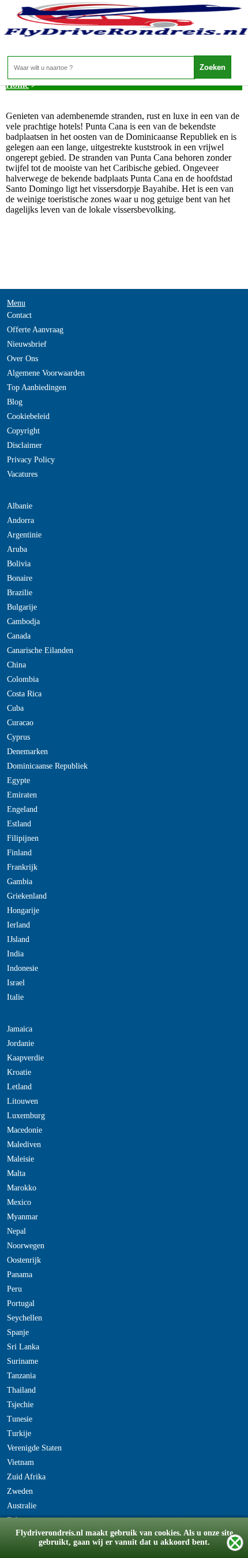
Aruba (17, 549)
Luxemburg (26, 1115)
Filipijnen (23, 838)
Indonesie (22, 968)
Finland (19, 852)
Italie (15, 997)
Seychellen (24, 1318)
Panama (19, 1274)
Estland (19, 823)
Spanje (18, 1332)
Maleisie (20, 1159)
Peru (14, 1289)
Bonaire (19, 578)
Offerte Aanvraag (35, 329)
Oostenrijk (24, 1260)
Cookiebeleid (28, 416)
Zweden (20, 1491)
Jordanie (20, 1043)
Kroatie (19, 1072)
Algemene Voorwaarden (46, 373)
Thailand (21, 1390)
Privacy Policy (31, 459)
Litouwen (22, 1101)
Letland (19, 1086)
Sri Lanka (23, 1346)
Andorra (20, 520)
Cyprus (18, 737)
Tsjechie (20, 1404)
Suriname (22, 1361)
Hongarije (23, 910)
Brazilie (19, 592)
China (16, 665)
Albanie (19, 506)
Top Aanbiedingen (36, 387)
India (15, 953)
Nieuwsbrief (27, 344)
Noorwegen (25, 1245)
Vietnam (20, 1462)
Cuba (15, 708)
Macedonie (24, 1130)
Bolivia (19, 563)
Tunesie (19, 1419)
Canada (19, 636)
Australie (21, 1505)
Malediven (24, 1144)
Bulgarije (22, 607)
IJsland (18, 939)
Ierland (18, 925)
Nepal (16, 1231)
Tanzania (21, 1375)
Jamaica (19, 1029)
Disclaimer (24, 445)
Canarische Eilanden (40, 650)
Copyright (23, 430)
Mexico (19, 1202)
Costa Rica (24, 693)
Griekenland (27, 896)
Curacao (20, 722)
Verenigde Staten (34, 1448)
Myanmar (22, 1216)
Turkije (19, 1433)
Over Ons (22, 358)
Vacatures (22, 474)
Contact (19, 315)
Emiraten (22, 795)
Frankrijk (22, 867)
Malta (16, 1173)
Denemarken (27, 751)
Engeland (22, 809)
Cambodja (23, 621)
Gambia (19, 881)
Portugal (21, 1303)
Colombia (23, 679)
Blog (14, 402)
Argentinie (24, 535)
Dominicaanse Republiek (47, 766)
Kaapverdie (25, 1057)
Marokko (21, 1188)
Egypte (18, 780)
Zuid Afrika (26, 1476)
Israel (16, 982)
